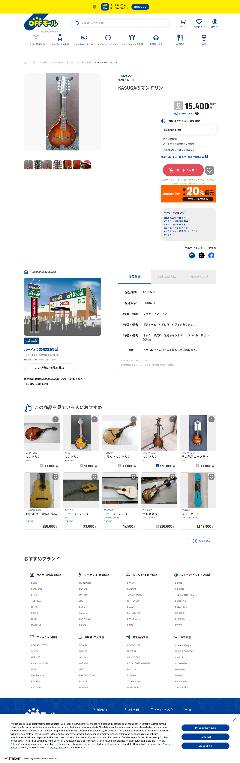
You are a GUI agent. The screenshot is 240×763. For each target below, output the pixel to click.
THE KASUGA (125, 75)
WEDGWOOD (133, 657)
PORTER (35, 681)
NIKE (33, 669)
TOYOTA (83, 645)
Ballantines (181, 681)
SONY (34, 582)
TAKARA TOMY (134, 594)
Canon (34, 612)
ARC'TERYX (37, 687)
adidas (178, 582)
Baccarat (132, 669)
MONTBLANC (134, 687)
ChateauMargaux (184, 645)
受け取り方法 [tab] (200, 277)
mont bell (180, 612)
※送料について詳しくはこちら (179, 149)
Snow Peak (181, 606)
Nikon (34, 618)
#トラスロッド (195, 231)
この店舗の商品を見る (50, 368)
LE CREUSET (133, 645)
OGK (81, 669)
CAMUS (179, 657)
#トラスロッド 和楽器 (175, 231)
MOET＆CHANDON (185, 651)
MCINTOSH (85, 582)
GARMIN (83, 663)
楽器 (33, 62)
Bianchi (83, 681)
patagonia (180, 600)
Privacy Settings (205, 727)
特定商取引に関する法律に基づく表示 (40, 359)
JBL (81, 600)
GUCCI (34, 651)
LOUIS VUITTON (39, 645)
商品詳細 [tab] (135, 277)
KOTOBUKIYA (134, 612)
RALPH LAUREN (39, 663)
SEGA (130, 606)
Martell (179, 675)
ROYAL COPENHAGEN (138, 663)
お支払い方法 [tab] (167, 277)
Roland (82, 624)
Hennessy (180, 669)
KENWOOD (85, 618)
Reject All (206, 736)
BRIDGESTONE (86, 675)
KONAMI (131, 588)
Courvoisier (181, 663)
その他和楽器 (84, 62)
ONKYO (83, 594)
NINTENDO (133, 600)
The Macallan (182, 687)
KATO (130, 624)
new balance (37, 675)
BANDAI (131, 582)
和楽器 (70, 62)
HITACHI (35, 606)
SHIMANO (180, 618)
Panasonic (36, 588)
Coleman (179, 588)
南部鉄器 (131, 651)
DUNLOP (83, 687)
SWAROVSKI (133, 681)
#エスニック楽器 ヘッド (176, 228)
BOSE (82, 606)
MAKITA (83, 651)
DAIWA (178, 624)
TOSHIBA (36, 600)
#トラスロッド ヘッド (175, 224)
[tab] (36, 39)
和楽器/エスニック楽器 (51, 62)
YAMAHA (83, 612)
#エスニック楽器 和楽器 (176, 221)
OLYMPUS (36, 624)
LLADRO (131, 675)
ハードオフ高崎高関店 (39, 350)
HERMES (35, 657)
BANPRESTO (133, 618)
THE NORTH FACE (184, 594)
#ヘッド (168, 234)
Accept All (205, 745)
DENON (83, 588)
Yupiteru (83, 657)
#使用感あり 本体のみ (175, 217)
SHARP (34, 594)
